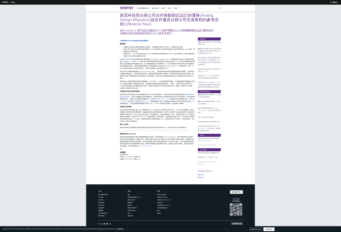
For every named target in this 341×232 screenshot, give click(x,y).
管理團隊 (100, 210)
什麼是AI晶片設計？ (162, 197)
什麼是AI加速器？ (162, 194)
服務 (129, 194)
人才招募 (100, 197)
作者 (158, 210)
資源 (175, 8)
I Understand (269, 229)
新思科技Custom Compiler (162, 99)
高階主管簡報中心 (133, 208)
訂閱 (129, 213)
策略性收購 (101, 216)
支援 (169, 8)
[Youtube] (107, 224)
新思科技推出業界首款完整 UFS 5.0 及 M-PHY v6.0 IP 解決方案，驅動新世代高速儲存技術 (209, 128)
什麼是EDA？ (160, 202)
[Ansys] (13, 2)
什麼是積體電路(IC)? (162, 208)
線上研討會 (203, 150)
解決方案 (155, 8)
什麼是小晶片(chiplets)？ (164, 200)
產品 (162, 8)
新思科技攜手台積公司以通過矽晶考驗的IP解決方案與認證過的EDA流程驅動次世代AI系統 (209, 51)
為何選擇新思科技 (143, 8)
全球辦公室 (101, 205)
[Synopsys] (5, 2)
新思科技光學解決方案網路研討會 (208, 153)
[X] (99, 224)
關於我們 (201, 175)
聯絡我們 (201, 177)
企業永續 (100, 200)
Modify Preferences (256, 229)
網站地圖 (130, 216)
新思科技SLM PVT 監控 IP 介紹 (207, 157)
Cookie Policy (120, 229)
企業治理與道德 (102, 213)
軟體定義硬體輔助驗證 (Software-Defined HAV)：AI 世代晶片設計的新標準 (209, 110)
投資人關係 (101, 202)
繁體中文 (334, 2)
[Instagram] (110, 224)
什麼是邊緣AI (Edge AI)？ (164, 205)
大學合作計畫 (131, 210)
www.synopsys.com (146, 146)
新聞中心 (130, 205)
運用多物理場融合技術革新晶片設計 (209, 122)
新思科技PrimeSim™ (144, 101)
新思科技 (128, 59)
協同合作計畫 (131, 200)
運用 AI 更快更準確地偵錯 (206, 117)
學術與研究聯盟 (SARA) (134, 197)
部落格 (159, 213)
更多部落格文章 (204, 91)
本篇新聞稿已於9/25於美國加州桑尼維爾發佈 (134, 41)
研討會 (202, 135)
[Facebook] (104, 224)
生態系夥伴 (101, 208)
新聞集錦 (202, 39)
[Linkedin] (101, 224)
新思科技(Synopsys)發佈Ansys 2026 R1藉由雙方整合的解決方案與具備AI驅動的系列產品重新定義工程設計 (209, 85)
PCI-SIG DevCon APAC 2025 (206, 145)
